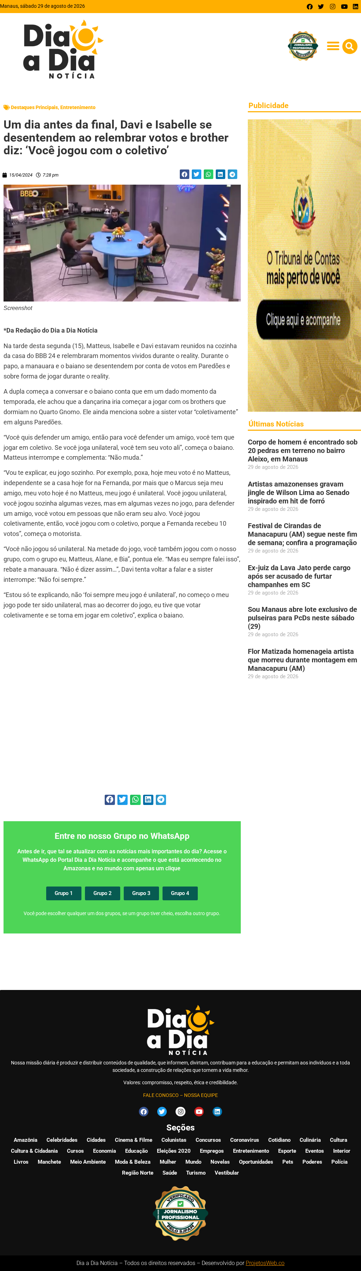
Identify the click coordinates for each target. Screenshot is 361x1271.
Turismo (196, 1173)
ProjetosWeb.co (265, 1263)
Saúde (170, 1173)
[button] (333, 46)
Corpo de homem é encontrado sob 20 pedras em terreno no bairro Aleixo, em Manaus (302, 450)
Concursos (208, 1140)
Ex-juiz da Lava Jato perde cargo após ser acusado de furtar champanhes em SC (299, 576)
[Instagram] (332, 6)
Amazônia (25, 1140)
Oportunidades (256, 1162)
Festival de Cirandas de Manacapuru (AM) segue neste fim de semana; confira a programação (302, 534)
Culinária (310, 1140)
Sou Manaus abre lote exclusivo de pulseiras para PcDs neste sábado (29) (302, 618)
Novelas (220, 1162)
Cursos (75, 1151)
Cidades (96, 1140)
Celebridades (62, 1140)
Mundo (193, 1162)
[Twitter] (321, 6)
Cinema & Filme (133, 1140)
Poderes (312, 1162)
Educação (136, 1151)
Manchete (49, 1162)
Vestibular (227, 1173)
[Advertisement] (122, 711)
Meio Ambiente (88, 1162)
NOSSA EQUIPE (201, 1095)
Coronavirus (244, 1140)
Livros (21, 1162)
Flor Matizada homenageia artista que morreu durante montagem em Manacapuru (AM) (302, 660)
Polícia (339, 1162)
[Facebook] (309, 6)
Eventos (314, 1151)
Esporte (287, 1151)
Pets (287, 1162)
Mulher (168, 1162)
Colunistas (173, 1140)
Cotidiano (279, 1140)
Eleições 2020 (174, 1151)
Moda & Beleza (133, 1162)
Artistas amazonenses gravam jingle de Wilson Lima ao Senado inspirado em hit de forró (298, 492)
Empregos (212, 1151)
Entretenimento (78, 107)
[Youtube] (344, 6)
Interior (341, 1151)
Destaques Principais (34, 107)
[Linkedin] (355, 6)
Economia (104, 1151)
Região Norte (137, 1173)
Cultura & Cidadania (34, 1151)
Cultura (338, 1140)
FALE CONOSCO (161, 1095)
